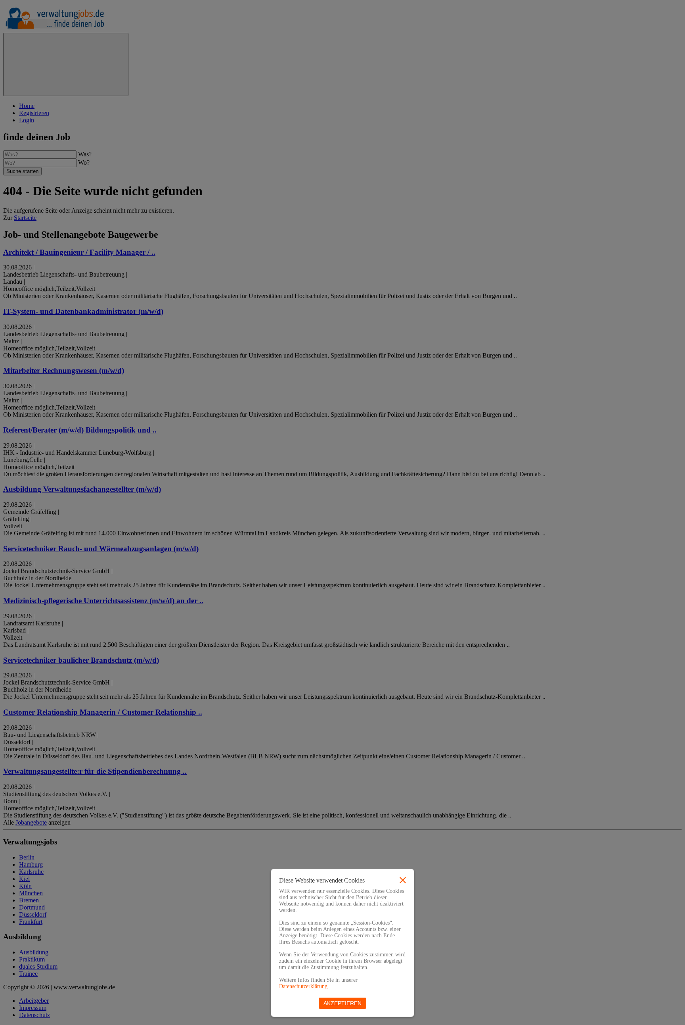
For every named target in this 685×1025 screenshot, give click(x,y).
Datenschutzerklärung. (304, 986)
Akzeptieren (342, 1003)
